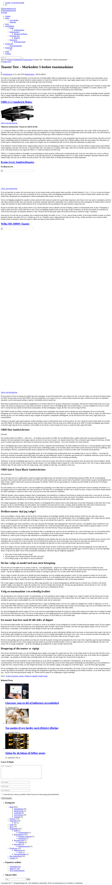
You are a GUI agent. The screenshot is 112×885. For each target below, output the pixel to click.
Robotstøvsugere (20, 42)
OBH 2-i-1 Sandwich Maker (16, 101)
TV (11, 50)
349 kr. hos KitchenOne (9, 392)
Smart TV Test (15, 868)
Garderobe (17, 813)
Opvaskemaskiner (16, 46)
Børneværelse (19, 811)
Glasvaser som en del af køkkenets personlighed (32, 703)
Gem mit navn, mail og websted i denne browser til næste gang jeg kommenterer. (31, 794)
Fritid (7, 52)
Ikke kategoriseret (16, 856)
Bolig (7, 18)
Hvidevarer (9, 44)
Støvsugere (13, 40)
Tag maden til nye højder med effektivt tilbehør (32, 728)
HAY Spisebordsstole (17, 870)
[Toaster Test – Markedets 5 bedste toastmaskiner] (6, 62)
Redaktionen (7, 74)
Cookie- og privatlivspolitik (14, 3)
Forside (7, 16)
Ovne (20, 852)
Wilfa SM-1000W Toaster (15, 223)
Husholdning (9, 26)
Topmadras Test (15, 867)
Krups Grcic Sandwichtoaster (17, 162)
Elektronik (8, 48)
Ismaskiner (22, 838)
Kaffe (12, 28)
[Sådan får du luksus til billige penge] (17, 748)
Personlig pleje (15, 36)
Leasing (12, 858)
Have (7, 24)
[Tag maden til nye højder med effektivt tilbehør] (17, 723)
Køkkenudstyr (14, 32)
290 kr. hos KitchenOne (9, 123)
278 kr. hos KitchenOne (9, 189)
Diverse (12, 819)
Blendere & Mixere (20, 34)
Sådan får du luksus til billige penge (25, 753)
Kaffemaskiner (19, 30)
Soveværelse (14, 20)
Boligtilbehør (18, 809)
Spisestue (13, 22)
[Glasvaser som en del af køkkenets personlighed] (17, 698)
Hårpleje (17, 38)
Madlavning (18, 850)
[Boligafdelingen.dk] (8, 9)
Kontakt (8, 54)
